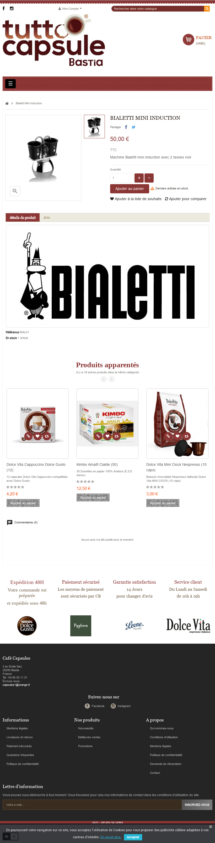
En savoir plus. (110, 837)
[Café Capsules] (54, 40)
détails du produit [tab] (23, 217)
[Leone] (134, 625)
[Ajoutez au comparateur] (46, 436)
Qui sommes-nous (162, 728)
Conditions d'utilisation (164, 737)
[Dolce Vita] (188, 625)
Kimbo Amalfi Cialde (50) (97, 464)
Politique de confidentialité (23, 764)
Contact (155, 773)
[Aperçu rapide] (28, 436)
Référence (12, 332)
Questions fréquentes (20, 755)
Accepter (133, 837)
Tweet (134, 127)
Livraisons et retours (20, 737)
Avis (47, 217)
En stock (11, 338)
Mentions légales (17, 728)
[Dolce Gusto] (27, 625)
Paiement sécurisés (19, 746)
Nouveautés (86, 728)
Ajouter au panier (129, 189)
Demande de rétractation (165, 764)
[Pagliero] (80, 625)
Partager (126, 127)
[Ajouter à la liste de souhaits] (37, 436)
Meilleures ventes (89, 737)
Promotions (85, 746)
